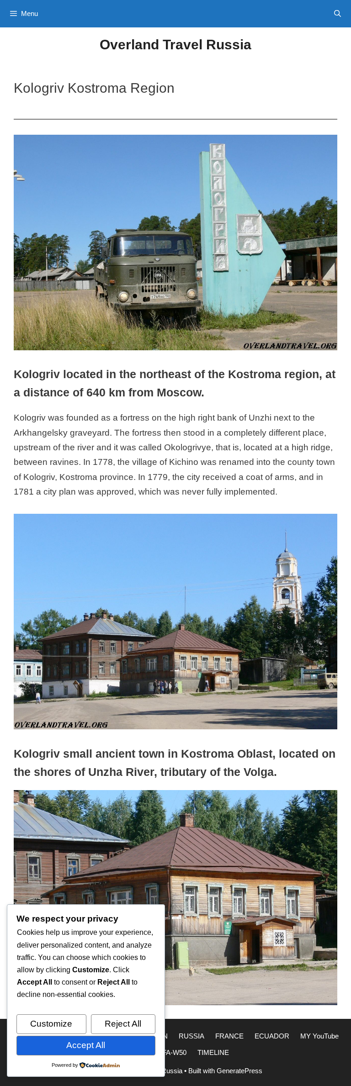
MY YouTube (319, 1036)
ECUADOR (272, 1036)
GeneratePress (239, 1071)
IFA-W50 (173, 1052)
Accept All (85, 1045)
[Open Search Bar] (337, 13)
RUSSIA (191, 1036)
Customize (51, 1023)
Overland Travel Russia (175, 44)
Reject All (123, 1023)
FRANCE (229, 1036)
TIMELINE (213, 1052)
